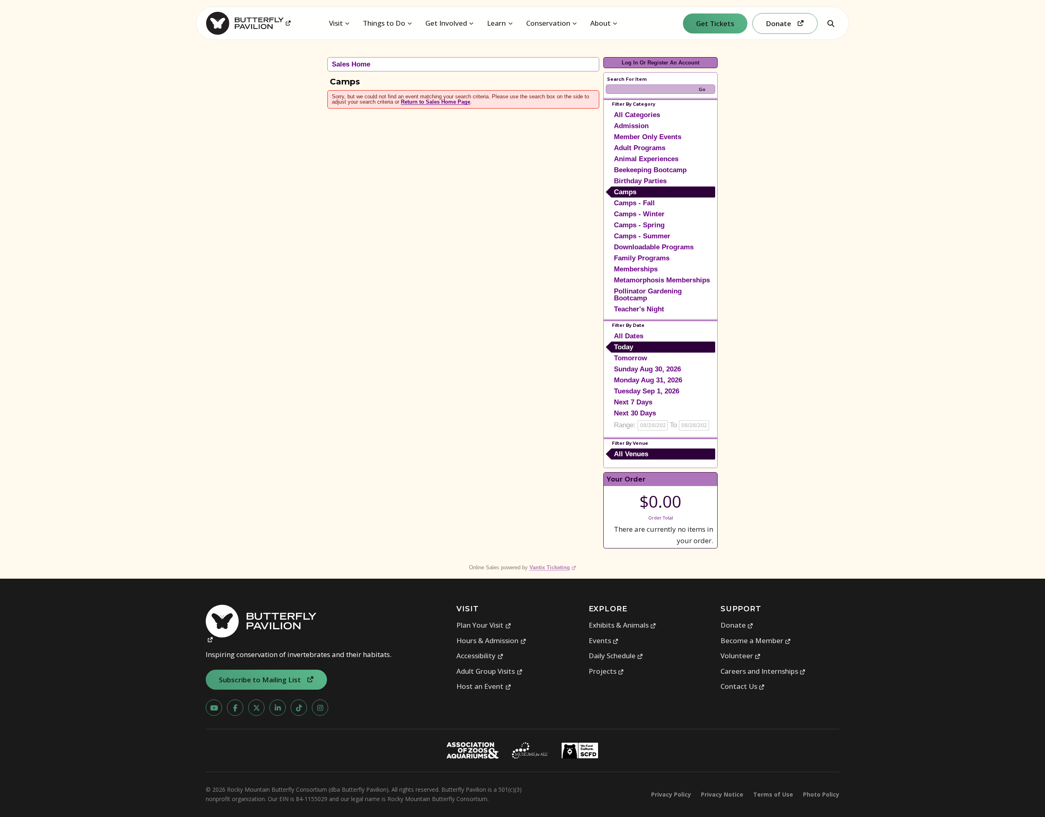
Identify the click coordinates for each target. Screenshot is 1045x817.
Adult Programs (639, 148)
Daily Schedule (616, 655)
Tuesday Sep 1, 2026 (646, 391)
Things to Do (384, 23)
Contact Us (742, 686)
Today (623, 347)
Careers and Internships (763, 671)
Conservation (548, 23)
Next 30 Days (635, 413)
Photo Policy (821, 794)
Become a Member (755, 640)
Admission (631, 126)
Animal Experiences (646, 159)
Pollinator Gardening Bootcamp (648, 294)
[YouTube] (214, 707)
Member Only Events (647, 137)
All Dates (628, 336)
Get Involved (446, 23)
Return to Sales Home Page (435, 102)
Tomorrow (630, 358)
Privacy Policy (671, 794)
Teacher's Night (639, 309)
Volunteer (740, 655)
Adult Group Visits (489, 671)
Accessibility (479, 655)
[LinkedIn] (277, 707)
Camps (625, 192)
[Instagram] (320, 707)
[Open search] (831, 23)
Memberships (636, 269)
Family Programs (641, 258)
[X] (256, 707)
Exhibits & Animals (622, 625)
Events (604, 640)
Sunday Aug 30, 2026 (647, 369)
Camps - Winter (639, 214)
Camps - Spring (639, 225)
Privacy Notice (722, 794)
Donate (737, 625)
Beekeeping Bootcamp (650, 170)
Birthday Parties (640, 181)
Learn (496, 23)
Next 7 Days (633, 402)
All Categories (637, 115)
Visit (336, 23)
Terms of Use (773, 794)
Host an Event (483, 686)
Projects (606, 671)
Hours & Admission (491, 640)
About (600, 23)
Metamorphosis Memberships (662, 280)
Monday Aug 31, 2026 (648, 380)
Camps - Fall (634, 203)
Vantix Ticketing (552, 567)
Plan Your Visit (483, 625)
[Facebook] (235, 707)
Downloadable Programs (654, 247)
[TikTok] (299, 707)
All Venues (631, 454)
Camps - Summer (642, 236)
